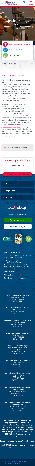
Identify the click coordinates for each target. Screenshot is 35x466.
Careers (21, 278)
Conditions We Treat (17, 147)
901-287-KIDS (18, 220)
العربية (12, 441)
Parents (9, 184)
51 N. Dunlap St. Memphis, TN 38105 (17, 311)
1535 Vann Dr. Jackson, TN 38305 (17, 378)
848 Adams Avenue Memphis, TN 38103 (17, 298)
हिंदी (7, 445)
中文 (16, 441)
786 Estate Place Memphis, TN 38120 (17, 336)
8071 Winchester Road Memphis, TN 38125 (17, 363)
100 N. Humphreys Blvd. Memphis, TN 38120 (17, 323)
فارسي (20, 441)
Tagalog (28, 445)
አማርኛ (8, 441)
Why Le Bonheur (10, 275)
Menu (31, 4)
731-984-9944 (17, 381)
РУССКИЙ (21, 445)
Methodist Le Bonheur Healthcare (16, 269)
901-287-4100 (17, 339)
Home (3, 75)
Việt (33, 445)
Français (25, 441)
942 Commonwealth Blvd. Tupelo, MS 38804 (17, 407)
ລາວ (16, 445)
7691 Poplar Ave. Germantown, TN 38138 (17, 351)
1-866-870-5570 (17, 354)
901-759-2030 (17, 366)
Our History (8, 278)
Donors (9, 197)
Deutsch (31, 441)
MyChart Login (17, 226)
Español (3, 441)
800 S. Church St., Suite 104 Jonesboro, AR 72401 (17, 393)
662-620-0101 (17, 410)
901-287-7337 (17, 326)
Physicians (10, 191)
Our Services (10, 75)
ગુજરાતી (2, 445)
